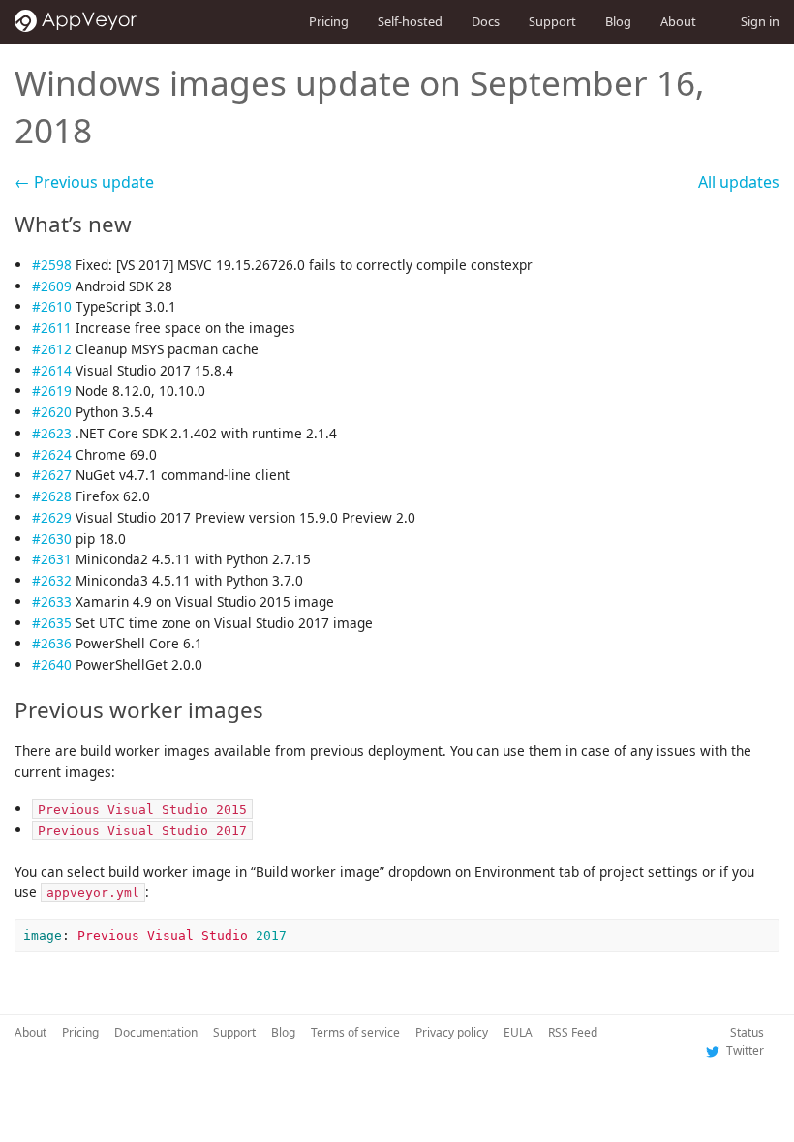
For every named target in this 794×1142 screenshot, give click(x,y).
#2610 (52, 306)
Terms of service (355, 1032)
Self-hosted (410, 21)
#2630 (52, 538)
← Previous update (84, 182)
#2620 (52, 412)
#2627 (52, 475)
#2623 (52, 433)
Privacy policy (451, 1032)
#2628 (52, 496)
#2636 (52, 643)
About (678, 21)
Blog (618, 21)
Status (747, 1032)
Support (552, 21)
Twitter (743, 1050)
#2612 (52, 349)
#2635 (52, 623)
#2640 (52, 664)
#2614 (52, 370)
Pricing (329, 21)
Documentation (156, 1032)
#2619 (52, 390)
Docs (486, 21)
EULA (518, 1032)
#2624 (52, 454)
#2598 (52, 264)
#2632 (52, 580)
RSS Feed (572, 1032)
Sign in (760, 21)
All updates (738, 182)
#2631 (52, 559)
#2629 (52, 517)
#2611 (52, 327)
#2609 (52, 286)
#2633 (52, 601)
